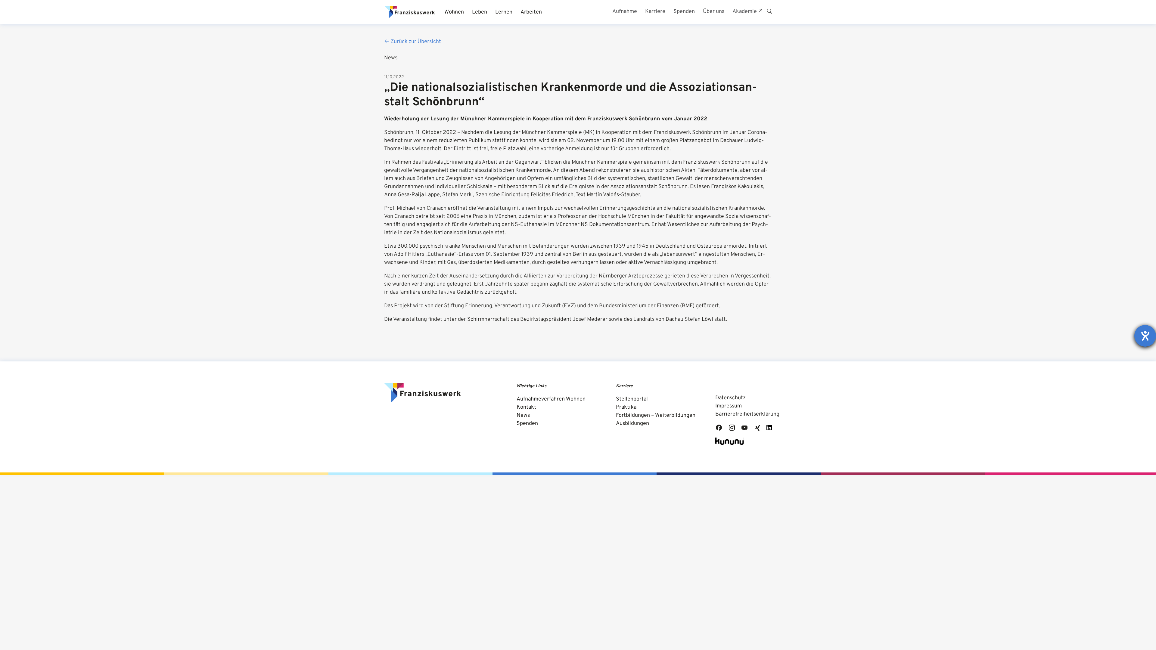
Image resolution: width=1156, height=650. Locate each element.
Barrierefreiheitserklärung (747, 414)
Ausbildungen (632, 423)
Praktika (626, 407)
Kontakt (526, 407)
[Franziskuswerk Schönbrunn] (409, 12)
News (523, 415)
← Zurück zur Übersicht (412, 41)
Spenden (527, 423)
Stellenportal (632, 399)
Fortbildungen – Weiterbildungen (655, 415)
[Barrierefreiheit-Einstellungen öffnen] (1145, 336)
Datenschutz (730, 398)
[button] (454, 12)
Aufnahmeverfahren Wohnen (551, 399)
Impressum (728, 406)
